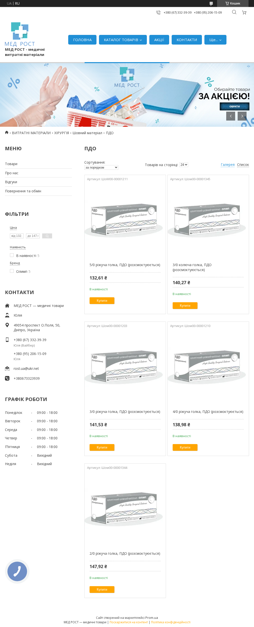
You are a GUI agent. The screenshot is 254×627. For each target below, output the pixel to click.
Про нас (11, 173)
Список (243, 164)
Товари (11, 163)
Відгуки (11, 181)
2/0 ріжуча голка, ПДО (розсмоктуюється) (125, 553)
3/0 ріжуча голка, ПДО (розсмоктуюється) (125, 411)
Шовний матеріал (87, 132)
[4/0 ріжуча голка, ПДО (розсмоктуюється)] (208, 367)
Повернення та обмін (23, 191)
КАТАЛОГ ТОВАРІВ (121, 39)
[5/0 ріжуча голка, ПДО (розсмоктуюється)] (125, 220)
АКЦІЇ (159, 39)
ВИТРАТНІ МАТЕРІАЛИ (31, 132)
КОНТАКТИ (187, 39)
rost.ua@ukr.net (26, 368)
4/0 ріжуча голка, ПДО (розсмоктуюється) (208, 411)
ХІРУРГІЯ (61, 132)
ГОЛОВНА (82, 39)
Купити (102, 300)
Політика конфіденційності (170, 622)
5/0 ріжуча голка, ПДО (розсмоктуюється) (125, 264)
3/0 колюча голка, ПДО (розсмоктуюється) (192, 267)
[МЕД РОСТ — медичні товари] (20, 34)
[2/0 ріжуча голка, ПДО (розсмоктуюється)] (125, 509)
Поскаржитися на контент (129, 622)
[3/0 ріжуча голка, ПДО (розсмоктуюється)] (125, 367)
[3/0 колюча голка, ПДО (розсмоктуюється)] (208, 220)
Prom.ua (151, 617)
